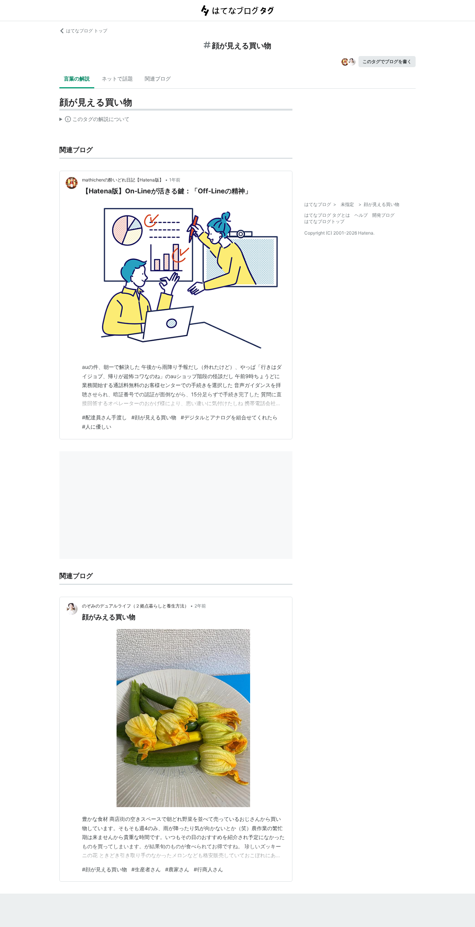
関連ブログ (158, 78)
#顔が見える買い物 (153, 417)
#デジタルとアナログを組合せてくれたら (229, 417)
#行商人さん (208, 869)
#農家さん (177, 869)
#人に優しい (96, 426)
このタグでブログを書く (387, 61)
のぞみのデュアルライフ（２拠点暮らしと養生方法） (135, 606)
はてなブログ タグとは (327, 215)
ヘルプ (361, 215)
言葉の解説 (77, 78)
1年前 (174, 180)
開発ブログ (383, 215)
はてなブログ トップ (86, 30)
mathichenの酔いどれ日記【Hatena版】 (123, 180)
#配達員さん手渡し (104, 417)
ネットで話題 (117, 78)
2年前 (200, 606)
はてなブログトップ (324, 221)
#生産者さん (146, 869)
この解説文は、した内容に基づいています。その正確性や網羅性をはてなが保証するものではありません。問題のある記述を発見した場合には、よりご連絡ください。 (94, 120)
